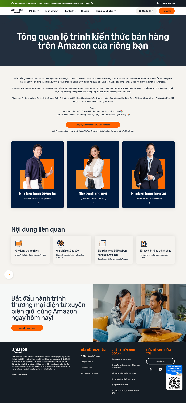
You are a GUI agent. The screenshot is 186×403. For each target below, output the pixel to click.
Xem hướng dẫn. (86, 3)
